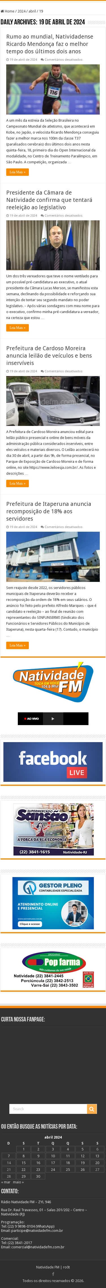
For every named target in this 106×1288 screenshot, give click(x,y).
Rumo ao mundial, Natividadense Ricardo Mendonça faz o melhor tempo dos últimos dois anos (49, 44)
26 (83, 1169)
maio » (18, 1182)
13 (97, 1156)
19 (83, 1163)
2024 (21, 11)
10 (53, 1156)
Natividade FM (47, 1267)
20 (97, 1163)
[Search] (92, 1109)
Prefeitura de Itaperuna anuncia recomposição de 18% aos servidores (48, 511)
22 (23, 1169)
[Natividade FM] (53, 1)
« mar (5, 1182)
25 (68, 1169)
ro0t (66, 1267)
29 (23, 1176)
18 (68, 1163)
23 (38, 1169)
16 (38, 1163)
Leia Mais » (17, 172)
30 (38, 1176)
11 (68, 1156)
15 (23, 1163)
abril (32, 11)
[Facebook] (53, 1274)
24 (53, 1169)
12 (83, 1156)
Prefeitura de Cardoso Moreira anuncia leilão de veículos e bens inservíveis (49, 355)
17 (53, 1163)
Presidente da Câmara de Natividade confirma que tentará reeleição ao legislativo (49, 200)
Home (9, 11)
